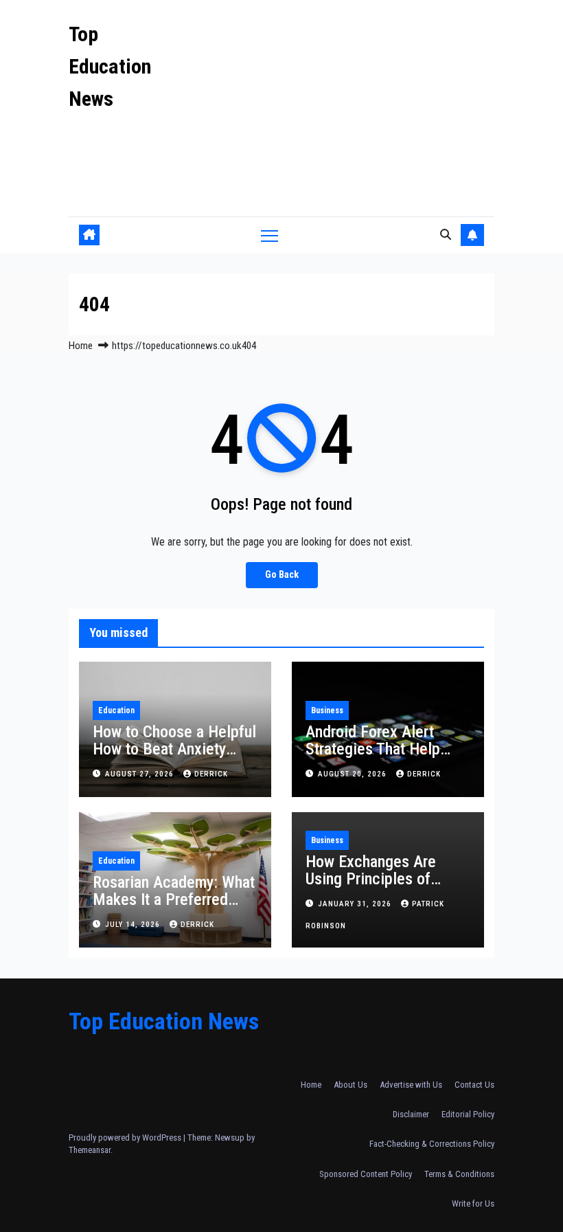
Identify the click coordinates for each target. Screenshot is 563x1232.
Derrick (211, 774)
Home (81, 345)
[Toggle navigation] (269, 235)
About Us (350, 1084)
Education (116, 710)
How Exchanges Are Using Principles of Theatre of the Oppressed (371, 887)
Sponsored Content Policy (365, 1174)
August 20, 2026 (353, 774)
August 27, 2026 (140, 774)
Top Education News (110, 66)
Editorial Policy (467, 1114)
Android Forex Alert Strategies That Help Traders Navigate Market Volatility (387, 757)
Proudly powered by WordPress (126, 1137)
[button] (445, 234)
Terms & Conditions (459, 1174)
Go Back (282, 575)
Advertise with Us (411, 1084)
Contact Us (474, 1084)
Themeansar (90, 1150)
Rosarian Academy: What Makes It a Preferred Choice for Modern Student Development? (174, 908)
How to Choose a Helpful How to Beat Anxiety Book (174, 749)
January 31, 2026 (356, 903)
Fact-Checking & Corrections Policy (431, 1144)
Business (327, 710)
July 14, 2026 (134, 924)
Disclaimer (411, 1114)
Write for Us (473, 1203)
